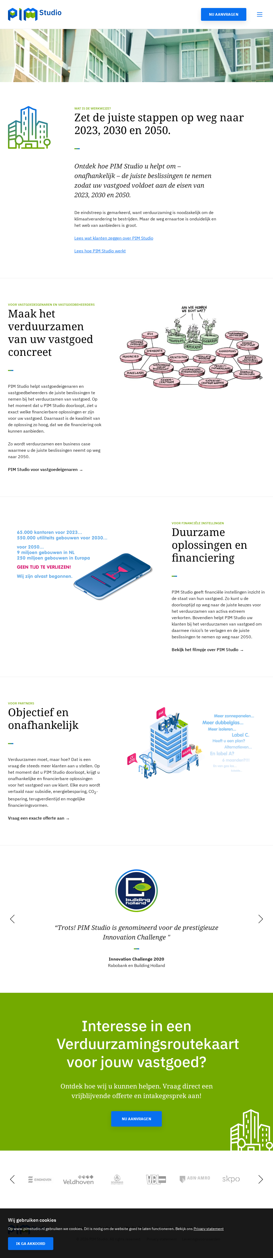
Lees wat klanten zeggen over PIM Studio (113, 238)
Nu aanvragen (223, 14)
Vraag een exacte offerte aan (36, 818)
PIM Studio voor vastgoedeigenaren (43, 469)
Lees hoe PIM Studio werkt (100, 250)
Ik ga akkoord (30, 1243)
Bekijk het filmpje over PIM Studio (205, 649)
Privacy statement (209, 1228)
